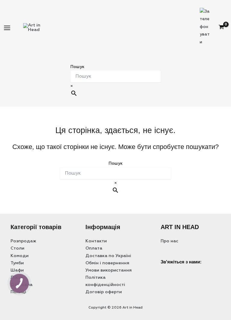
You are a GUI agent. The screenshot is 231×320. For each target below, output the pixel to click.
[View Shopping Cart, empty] (224, 28)
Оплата (93, 248)
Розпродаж (23, 241)
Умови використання (108, 270)
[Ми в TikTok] (210, 250)
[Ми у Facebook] (165, 250)
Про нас (169, 241)
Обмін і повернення (107, 263)
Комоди (20, 256)
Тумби (17, 263)
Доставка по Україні (108, 256)
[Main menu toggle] (7, 28)
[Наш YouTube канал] (195, 250)
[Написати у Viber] (165, 270)
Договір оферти (103, 292)
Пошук (77, 67)
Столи (17, 248)
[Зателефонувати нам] (195, 270)
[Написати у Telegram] (180, 270)
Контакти (96, 241)
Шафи (17, 270)
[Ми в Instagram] (180, 250)
